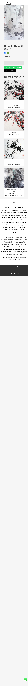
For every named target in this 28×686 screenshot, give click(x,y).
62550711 (11, 251)
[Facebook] (5, 53)
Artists (10, 266)
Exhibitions (17, 266)
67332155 (20, 251)
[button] (2, 2)
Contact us (11, 269)
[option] (14, 22)
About (18, 269)
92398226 (16, 253)
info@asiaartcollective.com (15, 254)
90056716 (7, 253)
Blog (24, 266)
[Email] (8, 53)
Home (4, 266)
